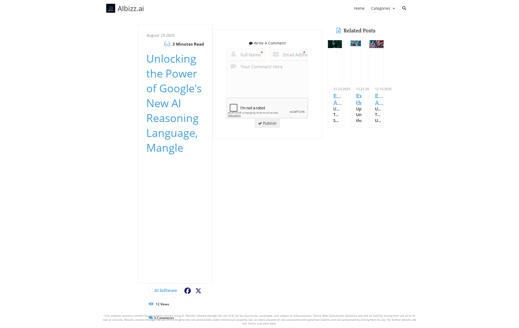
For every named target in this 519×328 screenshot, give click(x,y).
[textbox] (131, 8)
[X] (198, 290)
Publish (269, 123)
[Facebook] (187, 290)
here (273, 323)
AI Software (165, 290)
